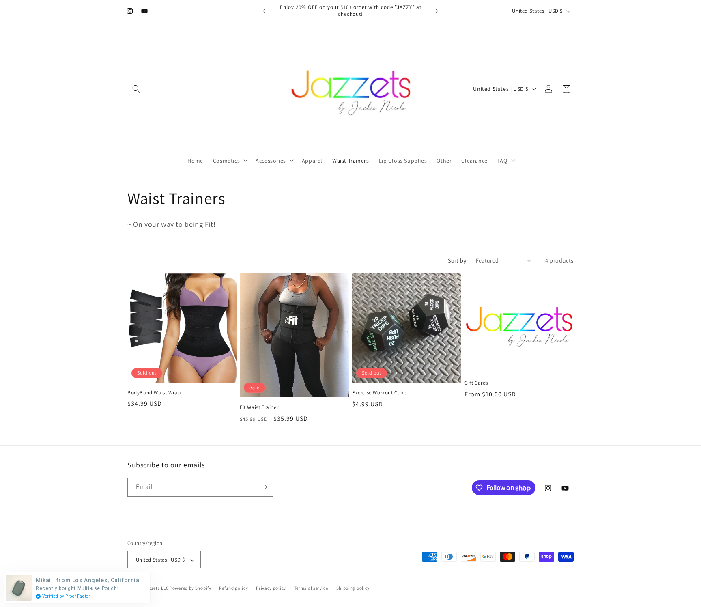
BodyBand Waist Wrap (154, 393)
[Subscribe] (264, 487)
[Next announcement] (437, 11)
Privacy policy (271, 588)
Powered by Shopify (190, 588)
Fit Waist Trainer (259, 407)
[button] (136, 89)
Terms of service (311, 588)
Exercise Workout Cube (379, 393)
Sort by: (457, 260)
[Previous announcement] (264, 11)
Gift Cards (476, 383)
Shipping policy (353, 588)
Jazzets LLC (156, 588)
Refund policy (233, 588)
